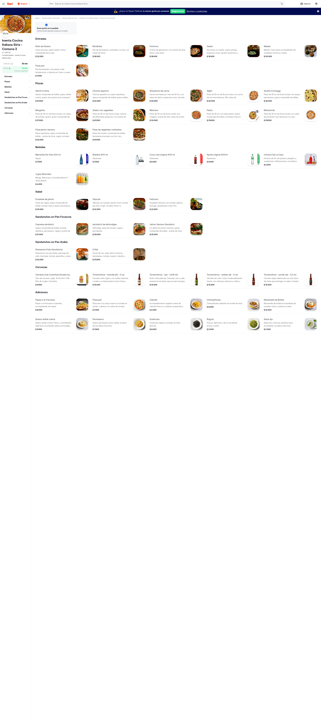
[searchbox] (166, 4)
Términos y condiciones (196, 11)
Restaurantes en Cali (69, 18)
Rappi (37, 18)
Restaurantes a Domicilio (51, 18)
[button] (24, 4)
